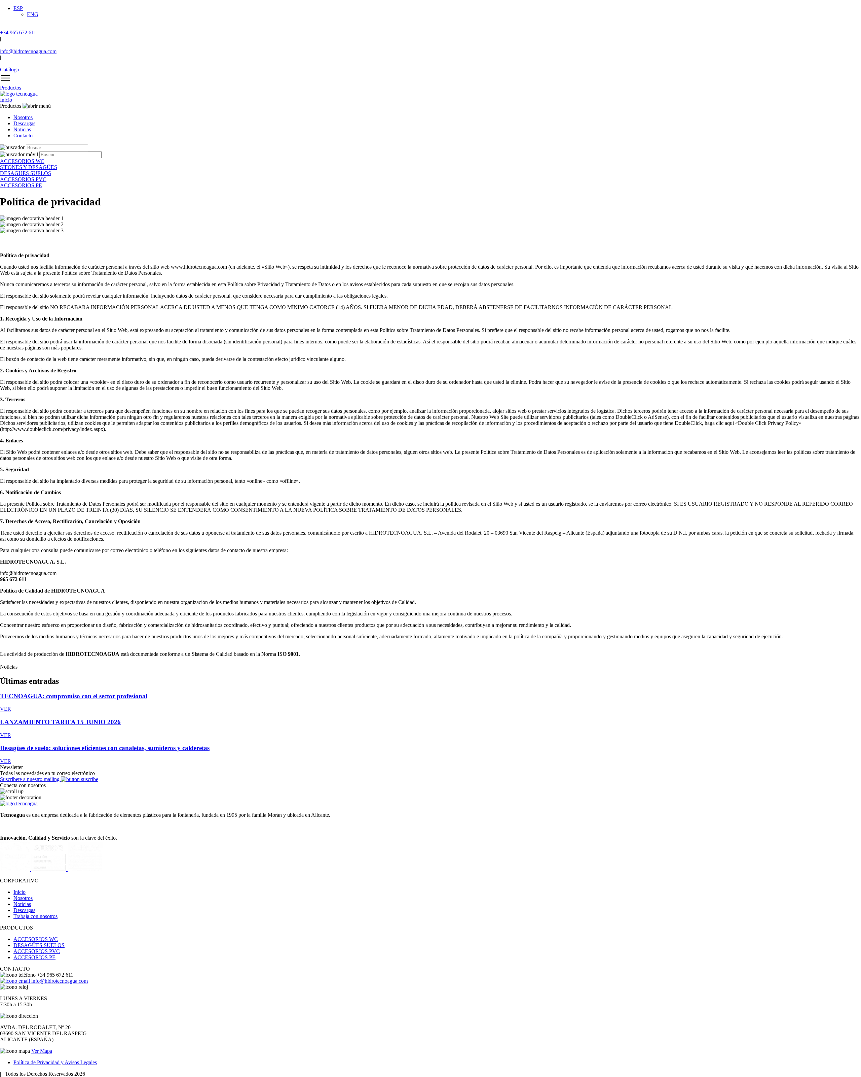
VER (5, 709)
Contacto (23, 135)
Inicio (6, 100)
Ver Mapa (41, 1051)
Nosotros (23, 117)
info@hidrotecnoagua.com (59, 981)
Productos (10, 88)
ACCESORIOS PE (34, 957)
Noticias (22, 129)
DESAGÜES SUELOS (39, 945)
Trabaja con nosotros (35, 916)
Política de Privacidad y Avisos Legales (55, 1062)
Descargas (24, 123)
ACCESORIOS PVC (36, 951)
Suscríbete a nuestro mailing (30, 779)
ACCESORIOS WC (35, 939)
